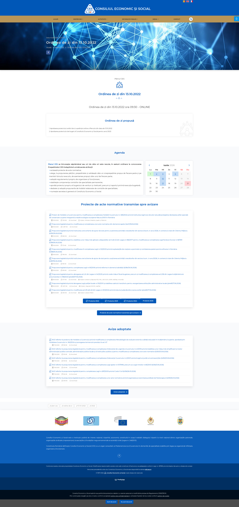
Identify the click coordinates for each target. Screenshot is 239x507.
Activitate (102, 19)
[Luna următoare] (189, 165)
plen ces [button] (54, 406)
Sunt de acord (111, 502)
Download (73, 220)
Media (155, 19)
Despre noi (77, 19)
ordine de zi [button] (67, 406)
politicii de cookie (163, 496)
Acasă (55, 19)
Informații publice (129, 19)
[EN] (187, 1)
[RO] (184, 1)
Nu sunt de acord (126, 502)
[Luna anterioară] (149, 165)
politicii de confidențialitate (120, 496)
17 (163, 183)
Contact (177, 19)
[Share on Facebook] (48, 52)
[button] (236, 18)
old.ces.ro (148, 469)
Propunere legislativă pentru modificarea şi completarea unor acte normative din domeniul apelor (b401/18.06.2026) (95, 224)
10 (163, 179)
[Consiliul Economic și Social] (90, 9)
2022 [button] (93, 406)
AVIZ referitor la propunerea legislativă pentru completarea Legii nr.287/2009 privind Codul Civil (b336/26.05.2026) (94, 371)
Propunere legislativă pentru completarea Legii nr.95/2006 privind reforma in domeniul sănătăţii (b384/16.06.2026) (94, 268)
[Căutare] (191, 19)
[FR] (191, 1)
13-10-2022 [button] (82, 406)
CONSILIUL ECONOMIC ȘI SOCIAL (123, 9)
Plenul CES (53, 164)
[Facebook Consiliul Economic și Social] (119, 455)
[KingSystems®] (119, 479)
